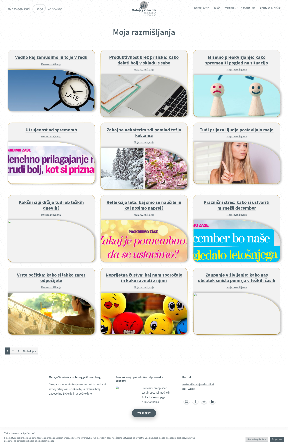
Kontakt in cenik (270, 8)
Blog (217, 8)
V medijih (230, 8)
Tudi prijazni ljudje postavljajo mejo (237, 130)
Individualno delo (19, 8)
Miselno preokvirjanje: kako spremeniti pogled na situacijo (236, 60)
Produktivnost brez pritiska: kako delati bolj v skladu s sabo (144, 60)
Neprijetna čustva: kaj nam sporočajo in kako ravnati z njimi (144, 278)
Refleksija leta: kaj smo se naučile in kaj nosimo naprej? (143, 205)
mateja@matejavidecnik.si (198, 384)
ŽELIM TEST (144, 413)
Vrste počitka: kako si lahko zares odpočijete (51, 278)
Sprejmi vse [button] (277, 439)
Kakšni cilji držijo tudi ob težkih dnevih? (51, 205)
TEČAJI (39, 8)
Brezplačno (201, 8)
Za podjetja (55, 8)
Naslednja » (29, 351)
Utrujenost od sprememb (51, 130)
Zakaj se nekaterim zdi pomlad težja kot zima (144, 132)
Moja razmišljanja (51, 64)
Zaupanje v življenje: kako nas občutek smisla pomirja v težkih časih (236, 278)
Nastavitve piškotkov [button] (257, 439)
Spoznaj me (248, 8)
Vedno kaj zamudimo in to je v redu (51, 57)
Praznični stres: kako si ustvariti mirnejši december (237, 205)
